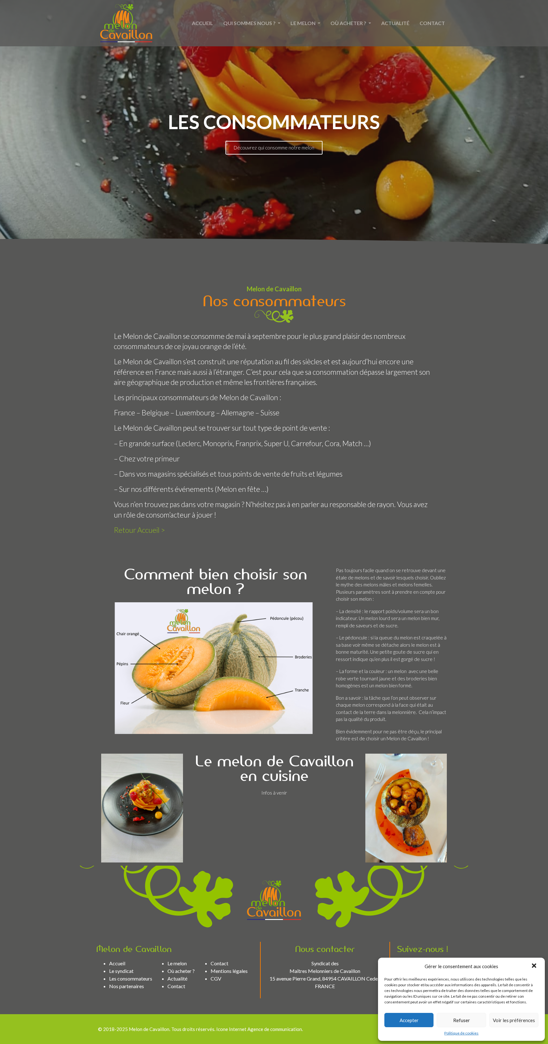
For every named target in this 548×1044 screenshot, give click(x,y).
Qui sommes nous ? (250, 23)
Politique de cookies (461, 1033)
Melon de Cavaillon (149, 1029)
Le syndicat (121, 971)
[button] (534, 966)
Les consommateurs (130, 978)
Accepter (409, 1020)
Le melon (303, 23)
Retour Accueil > (139, 529)
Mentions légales (229, 971)
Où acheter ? (348, 23)
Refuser (461, 1020)
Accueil (202, 23)
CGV (216, 978)
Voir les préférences (514, 1020)
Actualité (395, 23)
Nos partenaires (126, 986)
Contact (432, 23)
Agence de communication (274, 1029)
